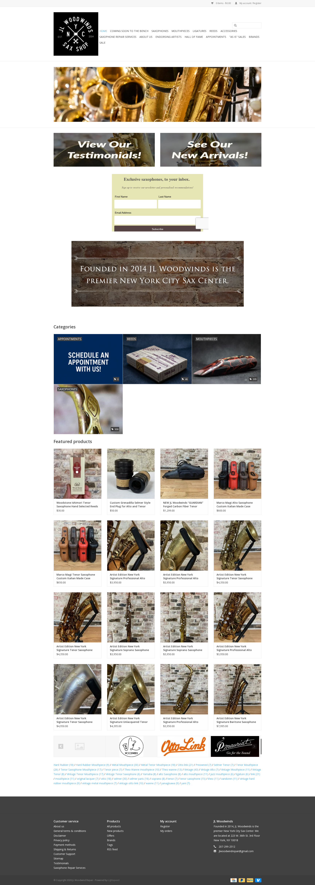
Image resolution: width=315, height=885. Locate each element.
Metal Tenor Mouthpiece (158, 765)
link (255, 774)
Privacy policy (61, 840)
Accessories (229, 31)
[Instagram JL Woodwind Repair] (164, 805)
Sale (102, 42)
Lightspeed (113, 880)
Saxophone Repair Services (117, 37)
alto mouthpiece (195, 774)
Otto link (185, 765)
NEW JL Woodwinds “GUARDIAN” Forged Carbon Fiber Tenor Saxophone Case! (183, 504)
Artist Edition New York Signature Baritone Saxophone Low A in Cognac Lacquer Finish (236, 720)
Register (165, 826)
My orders (166, 831)
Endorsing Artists (168, 37)
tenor (173, 778)
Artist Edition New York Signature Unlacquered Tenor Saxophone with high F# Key (129, 720)
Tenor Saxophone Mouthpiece (81, 769)
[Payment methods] (233, 880)
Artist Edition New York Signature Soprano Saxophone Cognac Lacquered (129, 648)
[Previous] (60, 746)
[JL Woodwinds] (79, 746)
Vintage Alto (210, 769)
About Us (145, 37)
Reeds (213, 31)
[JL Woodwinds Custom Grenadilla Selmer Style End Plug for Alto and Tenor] (131, 474)
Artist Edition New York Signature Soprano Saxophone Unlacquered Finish (182, 648)
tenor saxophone (193, 778)
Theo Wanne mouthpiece (142, 769)
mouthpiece (65, 778)
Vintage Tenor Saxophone (123, 774)
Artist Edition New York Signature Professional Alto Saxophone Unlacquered (180, 576)
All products (114, 826)
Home (103, 31)
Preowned (203, 765)
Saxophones (159, 31)
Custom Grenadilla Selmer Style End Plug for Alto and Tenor (130, 504)
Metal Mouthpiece (125, 765)
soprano (158, 778)
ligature (242, 774)
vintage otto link (131, 783)
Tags (110, 844)
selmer (120, 778)
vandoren (229, 778)
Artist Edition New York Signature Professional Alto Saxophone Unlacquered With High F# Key (182, 720)
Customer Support (64, 854)
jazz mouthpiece (222, 774)
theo (213, 778)
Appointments (216, 37)
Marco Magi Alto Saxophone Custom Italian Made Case (235, 504)
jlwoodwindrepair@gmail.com (236, 851)
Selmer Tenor (224, 765)
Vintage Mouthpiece (235, 769)
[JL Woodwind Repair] (76, 34)
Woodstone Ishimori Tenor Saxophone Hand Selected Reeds (77, 504)
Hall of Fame (194, 37)
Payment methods (64, 844)
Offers (110, 835)
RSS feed (112, 849)
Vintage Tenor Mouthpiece (85, 774)
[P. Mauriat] (183, 746)
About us (59, 826)
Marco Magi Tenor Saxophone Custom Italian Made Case (76, 576)
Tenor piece (113, 769)
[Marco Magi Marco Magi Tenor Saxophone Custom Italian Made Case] (78, 545)
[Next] (254, 746)
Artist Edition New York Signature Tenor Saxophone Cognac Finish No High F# (74, 648)
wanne (152, 783)
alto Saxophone (170, 774)
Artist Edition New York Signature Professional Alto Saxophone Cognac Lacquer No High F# (129, 576)
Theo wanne (172, 769)
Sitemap (58, 858)
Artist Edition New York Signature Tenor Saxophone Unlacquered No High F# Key (235, 576)
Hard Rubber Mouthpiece (92, 765)
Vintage (191, 769)
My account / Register (250, 3)
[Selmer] (235, 746)
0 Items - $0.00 (223, 3)
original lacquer (88, 778)
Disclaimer (60, 835)
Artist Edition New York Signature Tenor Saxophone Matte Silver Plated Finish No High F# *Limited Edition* (75, 720)
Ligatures (199, 31)
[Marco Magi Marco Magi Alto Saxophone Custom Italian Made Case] (238, 474)
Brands (254, 37)
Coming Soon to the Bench (129, 31)
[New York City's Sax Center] (157, 94)
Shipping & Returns (65, 849)
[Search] (235, 25)
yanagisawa (170, 783)
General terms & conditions (70, 831)
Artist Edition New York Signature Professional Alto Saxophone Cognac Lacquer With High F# (237, 648)
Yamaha (149, 774)
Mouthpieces (181, 31)
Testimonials (61, 863)
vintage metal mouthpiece (99, 783)
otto (106, 778)
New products (115, 831)
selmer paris (139, 778)
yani (185, 783)
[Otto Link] (131, 746)
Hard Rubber (64, 765)
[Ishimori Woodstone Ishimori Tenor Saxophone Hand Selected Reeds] (78, 474)
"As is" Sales (237, 37)
